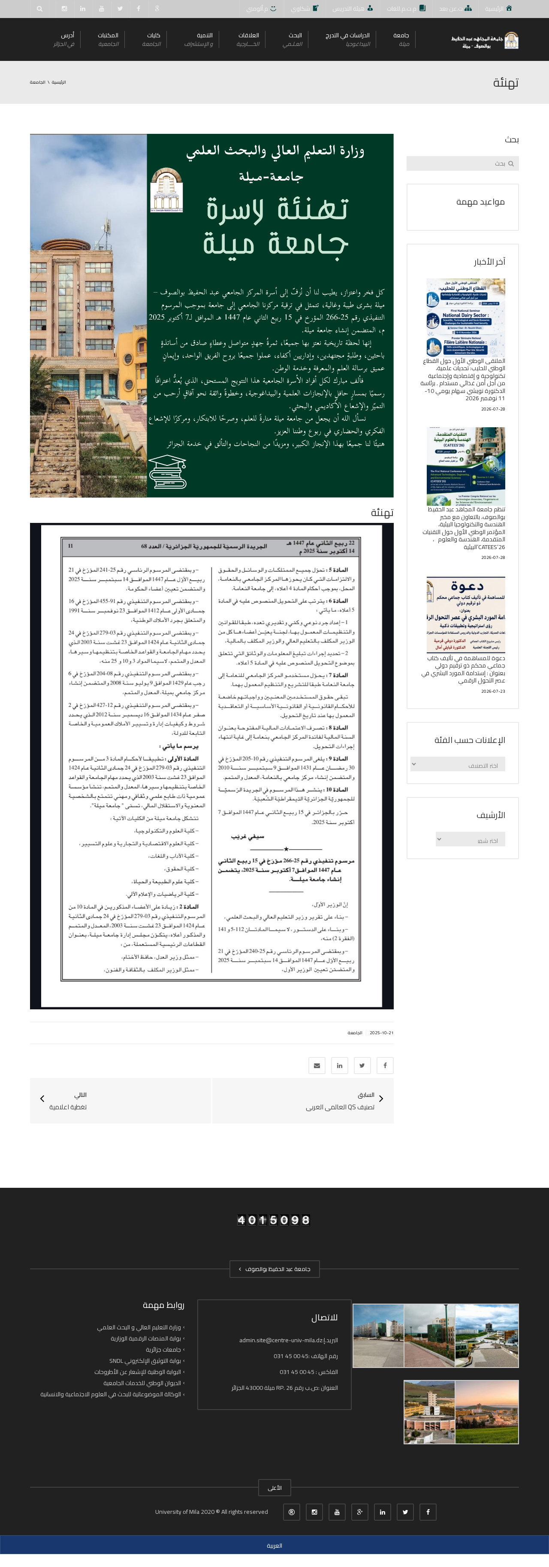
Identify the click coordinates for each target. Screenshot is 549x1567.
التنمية (198, 39)
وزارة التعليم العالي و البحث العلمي (139, 1326)
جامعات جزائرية (163, 1349)
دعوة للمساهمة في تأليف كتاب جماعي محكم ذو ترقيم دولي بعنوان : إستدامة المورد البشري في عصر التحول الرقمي (463, 669)
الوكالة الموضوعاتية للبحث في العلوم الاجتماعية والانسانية (110, 1394)
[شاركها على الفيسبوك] (385, 1065)
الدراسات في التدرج (348, 39)
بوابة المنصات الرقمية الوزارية (146, 1338)
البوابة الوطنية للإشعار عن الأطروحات (137, 1371)
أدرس (64, 39)
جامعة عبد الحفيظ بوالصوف (277, 1269)
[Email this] (317, 1065)
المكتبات (108, 39)
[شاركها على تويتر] (362, 1065)
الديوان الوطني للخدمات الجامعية (142, 1383)
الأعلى (275, 1487)
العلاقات (247, 39)
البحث (292, 39)
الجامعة (355, 1033)
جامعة (401, 39)
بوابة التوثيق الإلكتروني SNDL (145, 1360)
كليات (151, 39)
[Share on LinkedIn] (339, 1065)
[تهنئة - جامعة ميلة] (484, 39)
